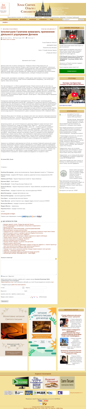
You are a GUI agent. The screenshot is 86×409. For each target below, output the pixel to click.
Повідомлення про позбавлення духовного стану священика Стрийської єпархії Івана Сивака (29, 231)
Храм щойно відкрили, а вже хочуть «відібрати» (16, 234)
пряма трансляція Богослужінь (70, 150)
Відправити (5, 301)
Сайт (25, 291)
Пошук (81, 19)
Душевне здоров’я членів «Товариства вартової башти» (18, 224)
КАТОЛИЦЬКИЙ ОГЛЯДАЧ (8, 213)
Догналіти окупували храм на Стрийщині (14, 240)
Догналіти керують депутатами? (12, 243)
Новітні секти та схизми (8, 39)
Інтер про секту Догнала (48, 29)
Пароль (28, 287)
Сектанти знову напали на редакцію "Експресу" (16, 238)
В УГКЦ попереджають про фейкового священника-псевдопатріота (21, 225)
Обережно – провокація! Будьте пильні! (14, 250)
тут (52, 282)
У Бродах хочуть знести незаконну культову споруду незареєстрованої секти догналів (26, 249)
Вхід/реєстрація (14, 284)
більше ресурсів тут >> (76, 392)
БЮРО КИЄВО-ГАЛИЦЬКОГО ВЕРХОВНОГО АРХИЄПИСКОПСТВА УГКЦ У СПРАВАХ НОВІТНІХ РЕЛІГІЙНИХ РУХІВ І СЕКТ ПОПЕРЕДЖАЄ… (71, 333)
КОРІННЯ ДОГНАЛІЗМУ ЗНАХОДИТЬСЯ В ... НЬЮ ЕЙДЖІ (19, 253)
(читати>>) (3, 12)
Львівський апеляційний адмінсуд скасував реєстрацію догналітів (21, 251)
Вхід (61, 408)
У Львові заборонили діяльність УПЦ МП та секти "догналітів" (71, 316)
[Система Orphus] (43, 400)
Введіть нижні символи (7, 297)
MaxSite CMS (33, 408)
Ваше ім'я (5, 276)
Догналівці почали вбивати (10, 29)
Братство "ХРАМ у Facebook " (67, 188)
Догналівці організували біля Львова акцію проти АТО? (18, 247)
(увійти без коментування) (18, 284)
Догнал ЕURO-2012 (8, 227)
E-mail (2, 287)
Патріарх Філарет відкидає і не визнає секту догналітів (18, 241)
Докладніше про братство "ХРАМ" (68, 190)
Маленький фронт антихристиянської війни (15, 230)
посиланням (65, 47)
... (80, 327)
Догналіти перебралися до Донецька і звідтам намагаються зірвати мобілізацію (25, 236)
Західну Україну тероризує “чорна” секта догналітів (17, 237)
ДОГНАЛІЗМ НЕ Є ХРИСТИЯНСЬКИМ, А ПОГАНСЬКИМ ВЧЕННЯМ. (21, 228)
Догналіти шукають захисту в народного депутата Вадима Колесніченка (23, 233)
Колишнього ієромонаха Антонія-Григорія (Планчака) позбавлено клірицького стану (71, 352)
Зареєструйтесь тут (7, 282)
